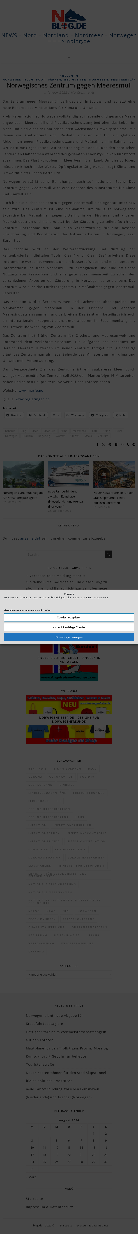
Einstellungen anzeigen (69, 637)
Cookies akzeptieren (69, 617)
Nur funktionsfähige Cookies (69, 627)
